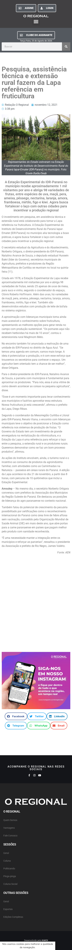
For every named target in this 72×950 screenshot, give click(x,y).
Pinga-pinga (9, 876)
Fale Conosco (10, 835)
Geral (6, 853)
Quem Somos (10, 820)
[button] (36, 21)
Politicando (9, 868)
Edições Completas (13, 917)
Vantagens (9, 827)
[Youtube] (39, 775)
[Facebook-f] (29, 775)
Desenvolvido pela (36, 940)
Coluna (7, 860)
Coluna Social (10, 884)
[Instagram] (34, 775)
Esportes (8, 909)
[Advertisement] (36, 604)
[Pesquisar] (66, 46)
